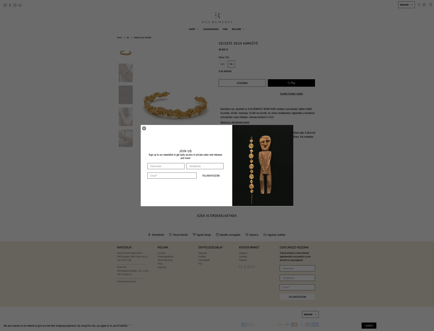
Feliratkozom (211, 175)
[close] (144, 128)
